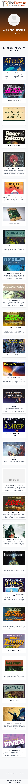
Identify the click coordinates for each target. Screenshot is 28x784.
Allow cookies (12, 782)
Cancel (18, 782)
